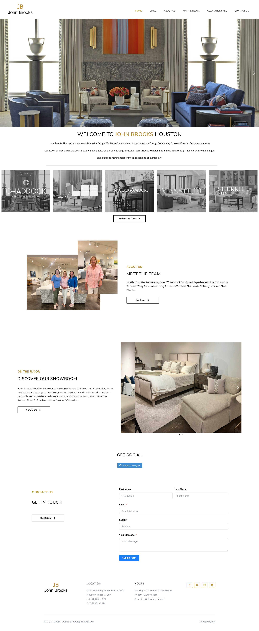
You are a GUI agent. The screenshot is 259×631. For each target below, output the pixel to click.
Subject (123, 519)
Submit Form (129, 557)
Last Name (180, 489)
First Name (125, 489)
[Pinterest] (197, 585)
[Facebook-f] (190, 585)
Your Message (127, 535)
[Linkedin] (212, 585)
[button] (4, 72)
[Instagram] (204, 585)
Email (122, 504)
